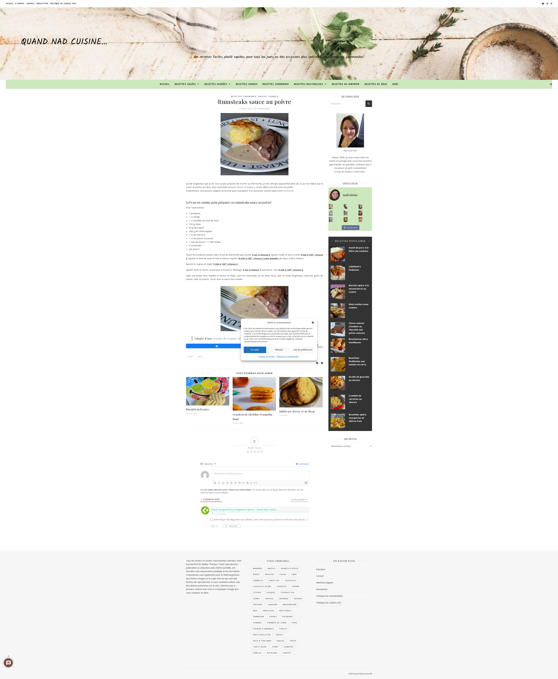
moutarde (285, 610)
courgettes (287, 592)
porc (295, 623)
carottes (274, 580)
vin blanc (272, 653)
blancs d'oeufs (289, 568)
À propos (19, 3)
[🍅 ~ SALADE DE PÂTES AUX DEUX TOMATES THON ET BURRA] (360, 219)
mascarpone (290, 604)
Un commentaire (262, 108)
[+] (255, 483)
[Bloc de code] (244, 483)
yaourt (287, 653)
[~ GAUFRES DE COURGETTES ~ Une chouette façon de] (331, 213)
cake (294, 574)
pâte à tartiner (262, 641)
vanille (257, 653)
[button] (312, 322)
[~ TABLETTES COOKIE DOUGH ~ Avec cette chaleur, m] (346, 213)
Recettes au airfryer (345, 84)
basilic (272, 568)
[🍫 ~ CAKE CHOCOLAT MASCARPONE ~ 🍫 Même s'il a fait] (346, 206)
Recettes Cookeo (246, 84)
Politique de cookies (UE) (63, 3)
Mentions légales (324, 582)
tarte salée (260, 647)
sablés (280, 641)
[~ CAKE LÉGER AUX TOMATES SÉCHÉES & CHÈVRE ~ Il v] (331, 206)
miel (255, 610)
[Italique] (219, 483)
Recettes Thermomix (276, 84)
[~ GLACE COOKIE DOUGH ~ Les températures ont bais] (360, 206)
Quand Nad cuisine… (64, 42)
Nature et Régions (245, 187)
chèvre (295, 586)
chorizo (281, 586)
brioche (269, 574)
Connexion (303, 463)
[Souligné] (223, 483)
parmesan (258, 616)
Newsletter (42, 3)
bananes (257, 568)
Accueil (9, 3)
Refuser (279, 349)
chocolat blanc (262, 586)
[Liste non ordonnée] (235, 483)
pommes (257, 623)
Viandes (273, 96)
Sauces (262, 96)
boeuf (190, 356)
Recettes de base (376, 84)
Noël (395, 84)
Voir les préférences (303, 349)
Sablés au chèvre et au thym (297, 411)
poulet (283, 629)
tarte (293, 641)
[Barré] (227, 483)
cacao (282, 574)
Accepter (255, 349)
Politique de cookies (266, 356)
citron (257, 592)
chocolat (290, 580)
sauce (199, 356)
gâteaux (258, 604)
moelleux (268, 610)
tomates (288, 647)
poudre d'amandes (263, 629)
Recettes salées (185, 84)
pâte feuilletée (262, 635)
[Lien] (248, 483)
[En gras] (215, 483)
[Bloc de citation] (239, 483)
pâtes (279, 635)
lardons (273, 604)
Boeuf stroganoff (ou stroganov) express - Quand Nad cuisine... (244, 509)
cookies (270, 592)
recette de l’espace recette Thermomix (238, 338)
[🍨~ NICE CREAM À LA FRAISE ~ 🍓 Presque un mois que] (331, 219)
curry (256, 598)
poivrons (287, 616)
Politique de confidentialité (287, 356)
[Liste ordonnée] (231, 483)
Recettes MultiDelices (308, 84)
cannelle (258, 580)
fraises (269, 598)
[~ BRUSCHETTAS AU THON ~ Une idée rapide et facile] (360, 213)
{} (251, 483)
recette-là (288, 190)
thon (275, 647)
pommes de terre (277, 623)
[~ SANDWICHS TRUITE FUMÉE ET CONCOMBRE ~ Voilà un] (346, 219)
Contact (30, 3)
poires (273, 616)
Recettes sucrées (215, 84)
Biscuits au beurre (197, 409)
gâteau (298, 598)
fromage (284, 598)
